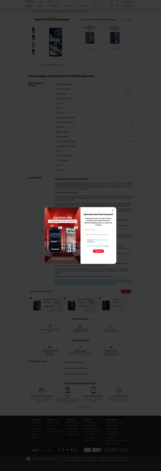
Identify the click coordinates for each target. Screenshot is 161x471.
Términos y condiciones (101, 240)
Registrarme (98, 251)
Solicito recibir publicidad (94, 246)
